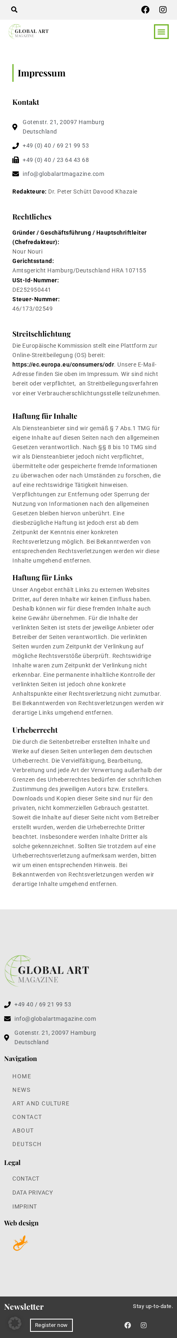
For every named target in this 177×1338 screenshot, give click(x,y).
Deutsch (27, 1144)
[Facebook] (145, 10)
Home (21, 1076)
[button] (14, 10)
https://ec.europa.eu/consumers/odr (63, 364)
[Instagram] (163, 10)
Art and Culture (41, 1103)
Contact (27, 1117)
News (21, 1090)
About (23, 1130)
